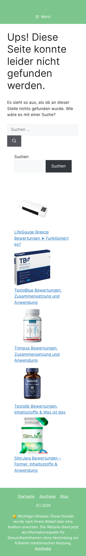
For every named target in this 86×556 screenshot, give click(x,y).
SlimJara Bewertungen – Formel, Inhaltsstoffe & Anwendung (37, 464)
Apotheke (47, 496)
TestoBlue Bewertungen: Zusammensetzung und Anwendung (38, 296)
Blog (64, 496)
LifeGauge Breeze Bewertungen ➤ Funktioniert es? (41, 238)
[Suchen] (14, 141)
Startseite (26, 496)
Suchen (21, 156)
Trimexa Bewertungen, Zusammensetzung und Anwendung (37, 354)
